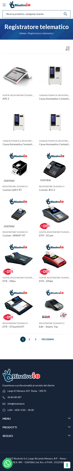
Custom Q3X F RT (12, 189)
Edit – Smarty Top (48, 326)
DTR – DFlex (9, 281)
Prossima (48, 339)
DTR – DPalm (46, 281)
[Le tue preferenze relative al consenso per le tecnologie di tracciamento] (67, 465)
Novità (6, 95)
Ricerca (65, 14)
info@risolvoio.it (16, 403)
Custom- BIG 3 (47, 189)
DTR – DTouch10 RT (13, 326)
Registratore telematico (23, 95)
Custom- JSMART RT (14, 235)
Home (23, 33)
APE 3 (6, 98)
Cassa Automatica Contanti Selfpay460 (23, 144)
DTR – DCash (46, 235)
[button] (7, 463)
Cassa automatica (48, 95)
